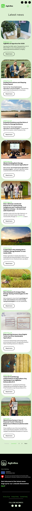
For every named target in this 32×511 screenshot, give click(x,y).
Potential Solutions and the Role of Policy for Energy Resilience (15, 123)
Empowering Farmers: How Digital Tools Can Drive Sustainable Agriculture (15, 336)
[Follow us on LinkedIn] (26, 2)
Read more (9, 54)
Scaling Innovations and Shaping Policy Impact (14, 83)
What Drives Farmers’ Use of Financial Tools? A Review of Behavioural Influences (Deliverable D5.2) (15, 422)
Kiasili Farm (20, 216)
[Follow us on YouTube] (29, 2)
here (3, 486)
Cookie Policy (24, 496)
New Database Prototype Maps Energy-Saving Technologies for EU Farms (15, 293)
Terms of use (6, 496)
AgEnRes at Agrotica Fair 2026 (14, 43)
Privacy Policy (15, 496)
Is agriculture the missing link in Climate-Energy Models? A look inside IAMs (14, 251)
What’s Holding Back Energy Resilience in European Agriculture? (15, 164)
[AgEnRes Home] (12, 6)
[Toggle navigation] (28, 6)
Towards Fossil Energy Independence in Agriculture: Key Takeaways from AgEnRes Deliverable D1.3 (15, 379)
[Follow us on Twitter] (22, 2)
